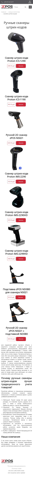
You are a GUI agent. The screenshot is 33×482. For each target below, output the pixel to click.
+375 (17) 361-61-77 (8, 2)
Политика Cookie (16, 468)
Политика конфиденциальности (16, 466)
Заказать (20, 66)
